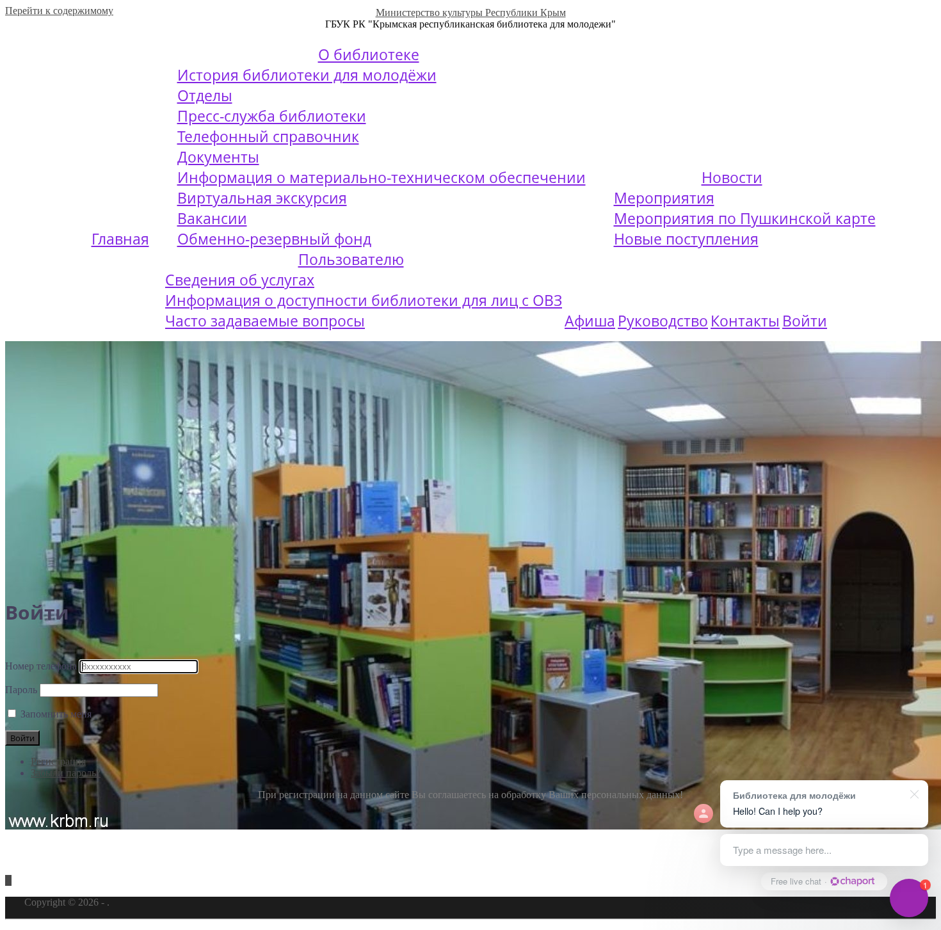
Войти (804, 320)
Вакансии (212, 218)
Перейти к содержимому (59, 10)
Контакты (745, 320)
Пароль (21, 689)
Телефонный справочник (268, 136)
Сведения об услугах (239, 279)
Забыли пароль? (66, 772)
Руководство (663, 320)
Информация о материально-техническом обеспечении (381, 177)
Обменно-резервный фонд (274, 238)
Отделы (204, 95)
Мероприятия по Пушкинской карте (745, 218)
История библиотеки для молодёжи (307, 75)
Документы (218, 157)
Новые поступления (686, 238)
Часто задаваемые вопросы (265, 320)
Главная (120, 238)
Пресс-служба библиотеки (271, 116)
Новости (732, 177)
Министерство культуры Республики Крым (471, 12)
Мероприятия (664, 198)
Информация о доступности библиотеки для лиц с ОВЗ (363, 300)
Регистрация (58, 761)
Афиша (590, 320)
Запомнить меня (56, 714)
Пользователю (351, 259)
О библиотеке (368, 54)
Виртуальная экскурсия (262, 198)
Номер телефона (41, 666)
